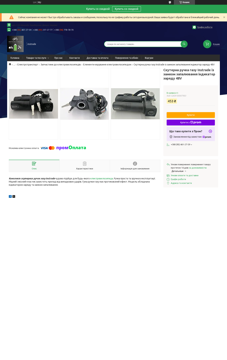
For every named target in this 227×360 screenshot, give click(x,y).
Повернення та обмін (126, 58)
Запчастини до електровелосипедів (61, 64)
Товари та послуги (36, 58)
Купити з (185, 122)
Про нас (58, 58)
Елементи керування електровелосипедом (107, 64)
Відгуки (149, 58)
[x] (13, 197)
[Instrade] (15, 43)
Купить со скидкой (126, 8)
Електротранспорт (27, 64)
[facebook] (10, 197)
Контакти (74, 58)
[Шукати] (184, 44)
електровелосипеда (101, 178)
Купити (191, 115)
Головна (14, 58)
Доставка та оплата (97, 58)
